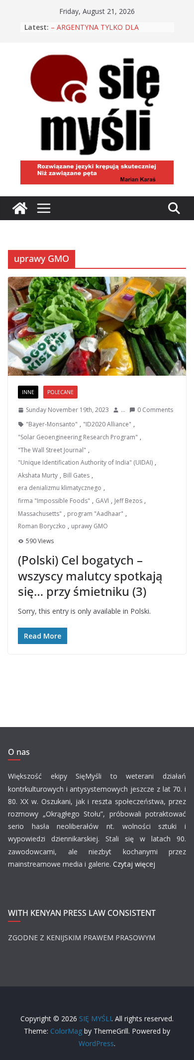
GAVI (102, 500)
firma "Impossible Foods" (54, 500)
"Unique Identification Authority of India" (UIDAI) (85, 462)
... (123, 410)
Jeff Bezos (128, 500)
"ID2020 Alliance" (107, 424)
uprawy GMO (89, 526)
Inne (28, 392)
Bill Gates (76, 475)
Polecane (60, 392)
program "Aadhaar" (95, 513)
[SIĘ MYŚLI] (20, 208)
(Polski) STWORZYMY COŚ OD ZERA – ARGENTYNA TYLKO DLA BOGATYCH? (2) (109, 29)
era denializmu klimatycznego (59, 488)
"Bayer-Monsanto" (52, 424)
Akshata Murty (38, 475)
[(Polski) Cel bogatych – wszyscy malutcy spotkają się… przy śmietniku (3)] (97, 326)
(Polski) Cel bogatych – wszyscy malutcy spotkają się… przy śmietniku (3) (90, 575)
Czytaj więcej (134, 864)
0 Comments (155, 410)
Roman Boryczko (42, 526)
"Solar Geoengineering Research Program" (78, 437)
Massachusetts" (40, 513)
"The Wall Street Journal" (52, 450)
